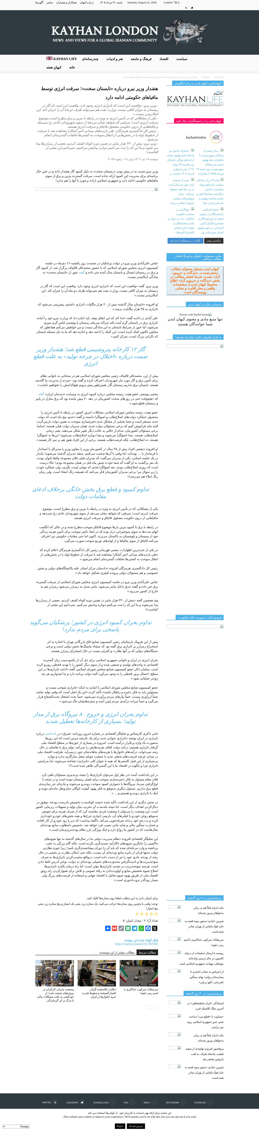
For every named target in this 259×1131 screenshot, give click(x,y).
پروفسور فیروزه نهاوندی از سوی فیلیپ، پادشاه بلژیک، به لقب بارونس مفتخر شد (205, 1054)
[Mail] (209, 8)
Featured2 (68, 985)
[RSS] (203, 8)
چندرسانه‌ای (90, 59)
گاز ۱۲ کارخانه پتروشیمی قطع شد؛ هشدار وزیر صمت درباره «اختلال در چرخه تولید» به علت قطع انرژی (90, 356)
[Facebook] (221, 8)
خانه (72, 67)
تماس (50, 2)
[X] (186, 8)
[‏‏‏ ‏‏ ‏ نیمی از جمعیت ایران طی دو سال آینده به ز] (180, 191)
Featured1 (110, 985)
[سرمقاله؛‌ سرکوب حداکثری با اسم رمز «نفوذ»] (139, 973)
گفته (82, 272)
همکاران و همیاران (66, 2)
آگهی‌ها (39, 2)
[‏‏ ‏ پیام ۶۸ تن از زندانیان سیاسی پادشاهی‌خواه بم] (210, 191)
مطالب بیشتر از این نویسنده (117, 952)
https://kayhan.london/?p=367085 (136, 944)
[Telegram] (192, 8)
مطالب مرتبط (147, 952)
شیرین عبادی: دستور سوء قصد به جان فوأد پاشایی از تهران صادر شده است (204, 926)
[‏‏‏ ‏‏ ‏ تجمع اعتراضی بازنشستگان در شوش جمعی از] (210, 221)
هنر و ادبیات (114, 59)
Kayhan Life (65, 59)
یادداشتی (51, 733)
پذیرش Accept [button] (136, 1126)
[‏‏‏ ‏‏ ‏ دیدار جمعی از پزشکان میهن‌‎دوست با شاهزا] (210, 162)
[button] (219, 63)
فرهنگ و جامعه (141, 59)
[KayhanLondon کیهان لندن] (129, 32)
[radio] (156, 914)
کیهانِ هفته (53, 67)
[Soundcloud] (197, 8)
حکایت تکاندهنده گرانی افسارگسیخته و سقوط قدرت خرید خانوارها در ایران (99, 993)
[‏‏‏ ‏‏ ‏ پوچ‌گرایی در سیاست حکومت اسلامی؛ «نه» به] (180, 221)
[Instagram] (215, 8)
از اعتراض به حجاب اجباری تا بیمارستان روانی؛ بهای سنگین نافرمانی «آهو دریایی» (207, 977)
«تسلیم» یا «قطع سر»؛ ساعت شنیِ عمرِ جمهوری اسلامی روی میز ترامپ (205, 1022)
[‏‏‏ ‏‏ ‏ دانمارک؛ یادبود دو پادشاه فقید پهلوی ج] (180, 162)
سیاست (181, 59)
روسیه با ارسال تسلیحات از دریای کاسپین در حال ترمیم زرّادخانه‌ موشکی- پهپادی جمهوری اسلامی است (201, 958)
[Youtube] (180, 8)
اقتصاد (163, 59)
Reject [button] (120, 1126)
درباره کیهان (87, 2)
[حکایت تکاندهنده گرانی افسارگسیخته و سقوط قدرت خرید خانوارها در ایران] (97, 973)
